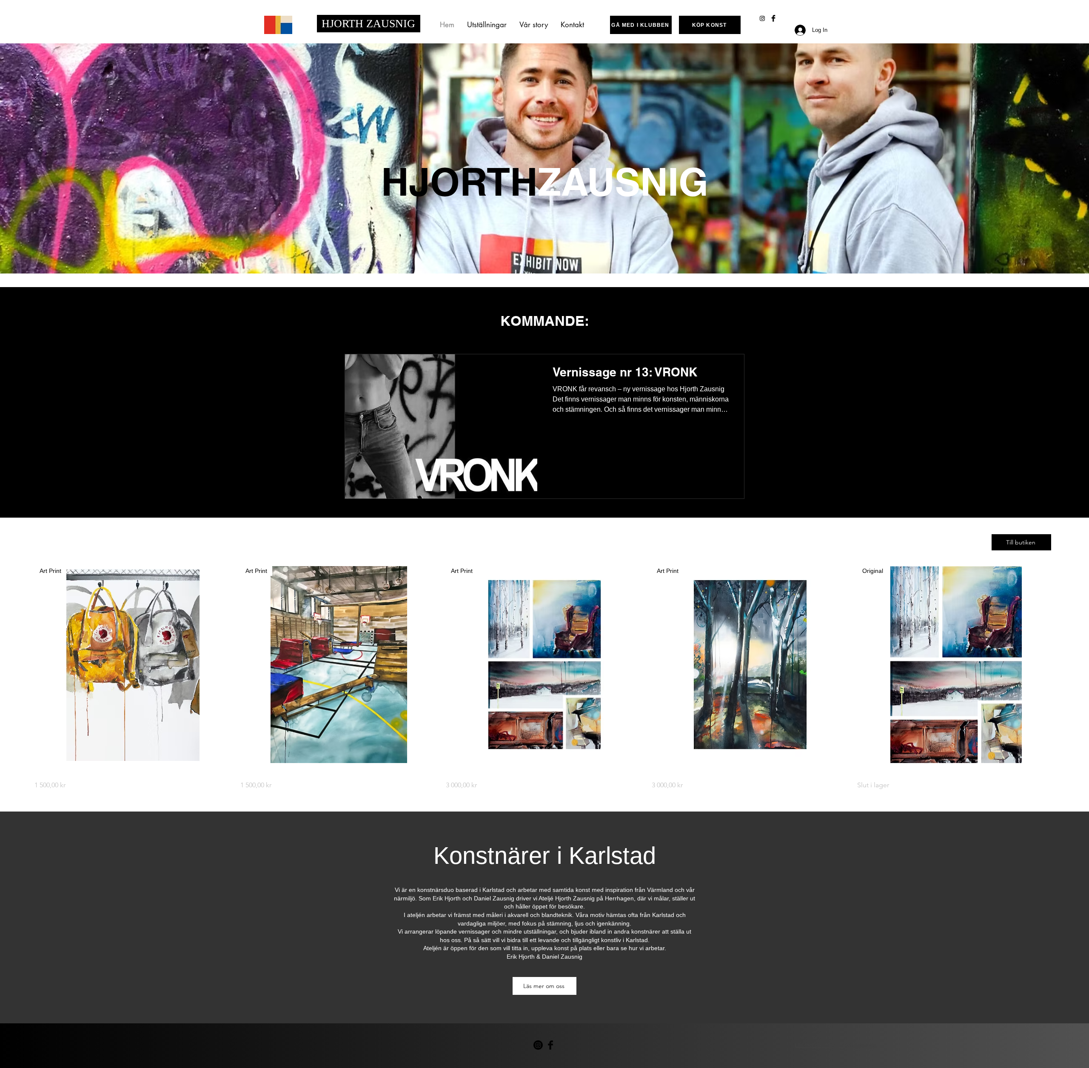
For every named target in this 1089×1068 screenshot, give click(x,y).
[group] (544, 678)
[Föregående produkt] (22, 664)
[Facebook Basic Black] (773, 18)
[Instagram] (762, 18)
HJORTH (344, 23)
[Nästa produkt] (1067, 664)
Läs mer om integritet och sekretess (836, 1045)
